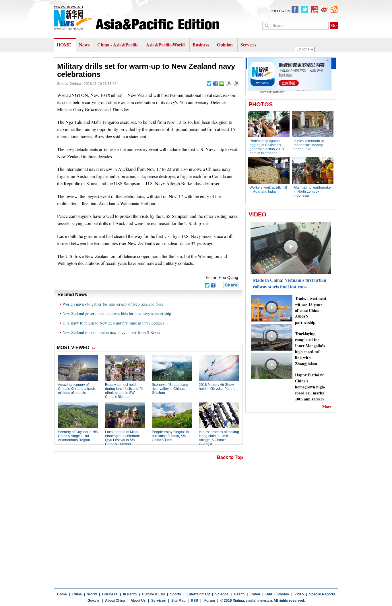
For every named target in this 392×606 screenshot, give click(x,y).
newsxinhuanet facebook (295, 9)
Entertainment (198, 594)
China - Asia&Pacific (118, 44)
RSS (194, 601)
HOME (64, 44)
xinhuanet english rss (334, 9)
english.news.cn (259, 601)
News (84, 44)
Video (299, 594)
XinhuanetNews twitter (304, 9)
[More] (221, 83)
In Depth (130, 594)
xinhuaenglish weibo (324, 9)
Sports (175, 594)
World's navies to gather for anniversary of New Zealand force (113, 304)
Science (221, 594)
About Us (138, 601)
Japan (146, 176)
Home (62, 594)
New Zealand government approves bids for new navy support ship (117, 313)
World (92, 594)
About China (115, 601)
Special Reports (322, 594)
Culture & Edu (153, 594)
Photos (283, 594)
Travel (255, 594)
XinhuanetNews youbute (314, 9)
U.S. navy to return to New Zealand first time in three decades (113, 323)
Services (248, 44)
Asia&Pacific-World (166, 44)
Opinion (225, 44)
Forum (209, 601)
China (77, 594)
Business (201, 44)
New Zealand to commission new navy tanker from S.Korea (111, 332)
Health (239, 594)
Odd (268, 594)
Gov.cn (93, 601)
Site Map (178, 601)
